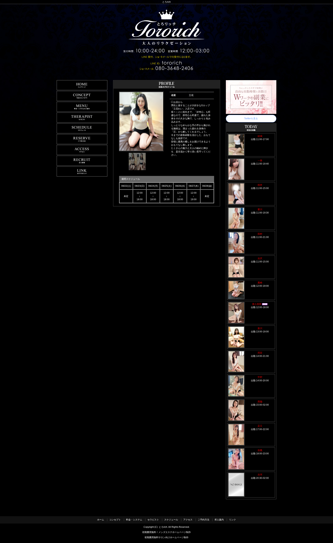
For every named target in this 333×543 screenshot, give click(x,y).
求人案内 (219, 519)
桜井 (260, 185)
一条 (261, 160)
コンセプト (115, 519)
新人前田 (257, 304)
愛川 (260, 209)
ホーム (100, 519)
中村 (260, 377)
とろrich (163, 527)
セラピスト (153, 519)
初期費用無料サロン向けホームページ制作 (166, 537)
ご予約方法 (203, 519)
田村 (260, 234)
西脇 (260, 401)
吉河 (260, 474)
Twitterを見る (251, 118)
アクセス (188, 519)
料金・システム (134, 519)
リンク (232, 519)
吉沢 (260, 258)
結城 (260, 136)
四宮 (260, 352)
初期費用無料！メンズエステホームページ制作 (166, 532)
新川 (260, 328)
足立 (260, 425)
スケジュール (171, 519)
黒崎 (260, 282)
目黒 (260, 450)
